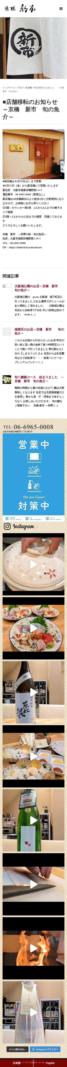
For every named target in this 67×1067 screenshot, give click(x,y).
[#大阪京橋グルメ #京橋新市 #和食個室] (33, 884)
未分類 (29, 87)
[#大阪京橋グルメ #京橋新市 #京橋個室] (33, 564)
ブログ (20, 87)
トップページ (9, 87)
